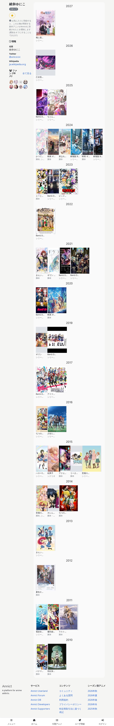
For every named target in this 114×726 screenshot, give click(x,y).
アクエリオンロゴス (67, 473)
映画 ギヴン (52, 314)
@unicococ (15, 56)
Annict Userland (39, 690)
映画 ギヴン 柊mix (55, 156)
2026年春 (92, 699)
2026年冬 (92, 704)
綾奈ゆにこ (17, 4)
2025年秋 (92, 708)
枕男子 (50, 473)
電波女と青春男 (42, 631)
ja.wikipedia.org (17, 64)
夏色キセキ (41, 592)
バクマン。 (41, 671)
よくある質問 (66, 695)
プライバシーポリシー (70, 704)
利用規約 (63, 699)
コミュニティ (66, 690)
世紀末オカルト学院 (56, 671)
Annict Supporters (40, 708)
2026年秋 (92, 690)
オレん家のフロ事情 (56, 512)
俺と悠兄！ (41, 37)
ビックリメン (64, 196)
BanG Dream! (42, 394)
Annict (7, 686)
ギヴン (39, 354)
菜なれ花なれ (64, 156)
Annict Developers (40, 704)
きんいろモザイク (43, 552)
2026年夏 (92, 695)
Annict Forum (38, 695)
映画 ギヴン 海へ (89, 156)
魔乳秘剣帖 (52, 631)
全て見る (27, 73)
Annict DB (36, 699)
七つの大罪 (64, 512)
